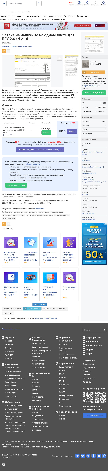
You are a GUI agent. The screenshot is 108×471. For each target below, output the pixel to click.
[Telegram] (77, 456)
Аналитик (63, 344)
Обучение (64, 337)
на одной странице (10, 215)
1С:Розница (64, 385)
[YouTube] (99, 456)
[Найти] (104, 330)
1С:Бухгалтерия (66, 367)
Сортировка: (54, 309)
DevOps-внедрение (14, 412)
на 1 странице (44, 212)
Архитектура (38, 364)
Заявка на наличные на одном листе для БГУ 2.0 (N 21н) (38, 37)
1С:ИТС (35, 383)
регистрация (40, 318)
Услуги (35, 390)
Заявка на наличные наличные (16, 212)
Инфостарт (39, 209)
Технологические (40, 426)
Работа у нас (89, 378)
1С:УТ (61, 381)
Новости (9, 341)
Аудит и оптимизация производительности (15, 423)
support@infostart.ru (93, 409)
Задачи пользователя (15, 378)
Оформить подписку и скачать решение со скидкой (40, 149)
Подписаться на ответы (13, 309)
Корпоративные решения (40, 407)
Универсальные (66, 395)
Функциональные (13, 371)
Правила (86, 371)
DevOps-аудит (11, 409)
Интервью (10, 351)
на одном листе (57, 212)
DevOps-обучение (13, 405)
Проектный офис (68, 412)
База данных (11, 385)
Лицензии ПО (38, 416)
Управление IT (38, 360)
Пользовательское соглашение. (16, 447)
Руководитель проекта (65, 349)
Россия (85, 194)
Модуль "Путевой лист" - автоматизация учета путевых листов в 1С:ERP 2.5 (31, 295)
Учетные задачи (12, 375)
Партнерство (38, 397)
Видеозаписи (93, 341)
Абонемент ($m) (88, 220)
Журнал (9, 337)
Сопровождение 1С (41, 374)
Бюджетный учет (88, 152)
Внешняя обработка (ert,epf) (93, 167)
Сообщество (11, 396)
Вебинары (36, 400)
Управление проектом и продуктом (42, 351)
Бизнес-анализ (39, 343)
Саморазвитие (38, 367)
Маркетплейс (66, 363)
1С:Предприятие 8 (89, 173)
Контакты (87, 382)
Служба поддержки (95, 388)
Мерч (89, 353)
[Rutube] (104, 456)
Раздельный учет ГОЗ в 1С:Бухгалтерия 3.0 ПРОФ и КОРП (11, 257)
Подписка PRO (12, 368)
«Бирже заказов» (33, 164)
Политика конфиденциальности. (46, 447)
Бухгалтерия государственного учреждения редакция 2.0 (48, 215)
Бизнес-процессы (40, 347)
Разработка (10, 382)
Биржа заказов (94, 345)
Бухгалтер (86, 161)
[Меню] (4, 3)
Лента (8, 348)
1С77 (61, 402)
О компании (89, 360)
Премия (8, 359)
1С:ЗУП (62, 388)
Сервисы (36, 386)
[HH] (88, 456)
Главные (9, 344)
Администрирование (14, 389)
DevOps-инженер (67, 354)
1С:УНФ (62, 378)
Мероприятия (93, 337)
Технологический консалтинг (13, 417)
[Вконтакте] (83, 456)
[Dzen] (93, 456)
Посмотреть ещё (39, 304)
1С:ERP (62, 370)
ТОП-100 (9, 355)
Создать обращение (94, 415)
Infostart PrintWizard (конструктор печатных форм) (69, 257)
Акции (35, 379)
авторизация (51, 318)
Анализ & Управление (38, 338)
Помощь (86, 375)
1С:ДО (62, 392)
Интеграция (10, 393)
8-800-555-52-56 (91, 407)
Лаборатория (12, 402)
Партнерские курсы (68, 358)
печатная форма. (9, 218)
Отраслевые (37, 419)
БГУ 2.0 (21, 215)
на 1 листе (33, 212)
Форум (90, 349)
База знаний (11, 364)
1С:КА (61, 374)
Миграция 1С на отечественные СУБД (15, 430)
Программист (65, 341)
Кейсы (35, 393)
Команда (36, 357)
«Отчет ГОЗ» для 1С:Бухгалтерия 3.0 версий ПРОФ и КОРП (50, 257)
